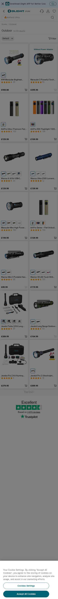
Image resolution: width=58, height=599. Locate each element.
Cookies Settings (26, 586)
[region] (29, 580)
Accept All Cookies (26, 594)
